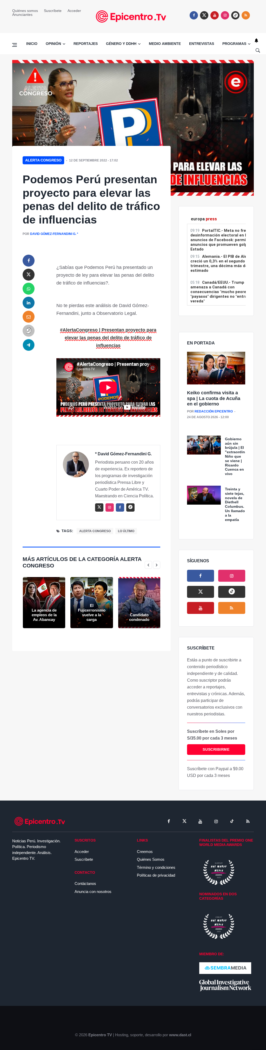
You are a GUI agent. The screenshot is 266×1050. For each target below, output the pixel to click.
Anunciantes (22, 14)
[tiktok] (232, 821)
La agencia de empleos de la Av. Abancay (44, 615)
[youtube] (214, 15)
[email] (29, 317)
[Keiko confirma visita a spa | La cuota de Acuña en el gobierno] (216, 368)
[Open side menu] (14, 45)
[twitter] (204, 15)
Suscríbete (53, 11)
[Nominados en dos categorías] (218, 926)
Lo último (126, 531)
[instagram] (225, 15)
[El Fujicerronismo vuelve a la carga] (91, 602)
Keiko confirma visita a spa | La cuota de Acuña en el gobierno (213, 398)
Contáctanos (85, 883)
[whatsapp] (29, 289)
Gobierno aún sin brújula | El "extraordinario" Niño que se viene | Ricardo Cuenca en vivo (239, 456)
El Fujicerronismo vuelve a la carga (91, 612)
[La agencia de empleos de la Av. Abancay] (44, 602)
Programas (234, 44)
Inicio (31, 44)
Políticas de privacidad (156, 875)
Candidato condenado (139, 617)
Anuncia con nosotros (93, 891)
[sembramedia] (225, 967)
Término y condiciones (156, 867)
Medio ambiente (165, 44)
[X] (200, 592)
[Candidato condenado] (139, 602)
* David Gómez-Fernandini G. (123, 454)
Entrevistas (201, 44)
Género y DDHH (121, 44)
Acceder (74, 11)
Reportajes (86, 44)
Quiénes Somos (150, 859)
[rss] (235, 15)
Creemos (145, 851)
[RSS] (248, 821)
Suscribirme (216, 749)
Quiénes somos (25, 11)
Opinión (53, 44)
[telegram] (29, 345)
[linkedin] (29, 303)
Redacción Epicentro (214, 411)
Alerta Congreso (43, 160)
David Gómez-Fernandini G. (53, 234)
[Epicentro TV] (133, 16)
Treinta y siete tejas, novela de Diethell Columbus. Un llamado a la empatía (235, 504)
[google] (231, 592)
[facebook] (194, 15)
